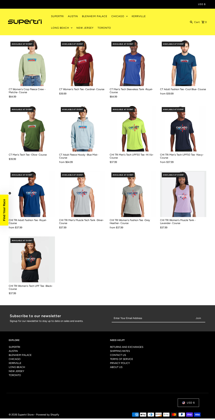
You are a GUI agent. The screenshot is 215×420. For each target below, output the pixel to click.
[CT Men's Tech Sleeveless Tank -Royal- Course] (133, 63)
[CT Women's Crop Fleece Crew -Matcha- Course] (32, 63)
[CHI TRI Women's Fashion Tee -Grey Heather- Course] (133, 194)
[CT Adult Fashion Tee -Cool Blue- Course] (183, 63)
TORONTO (15, 375)
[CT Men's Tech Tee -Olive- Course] (32, 128)
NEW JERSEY (16, 371)
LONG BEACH (17, 367)
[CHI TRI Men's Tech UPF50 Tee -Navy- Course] (183, 128)
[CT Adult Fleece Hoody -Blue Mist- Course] (82, 128)
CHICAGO (14, 359)
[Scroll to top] (208, 411)
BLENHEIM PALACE (20, 355)
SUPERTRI (14, 347)
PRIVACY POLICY (120, 363)
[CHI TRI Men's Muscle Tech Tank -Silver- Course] (82, 194)
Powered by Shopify (47, 414)
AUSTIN (13, 351)
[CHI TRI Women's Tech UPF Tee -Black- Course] (32, 259)
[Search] (191, 22)
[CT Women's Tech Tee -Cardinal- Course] (82, 63)
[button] (4, 210)
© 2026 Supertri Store (21, 414)
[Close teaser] (10, 193)
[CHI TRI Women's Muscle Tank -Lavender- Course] (183, 194)
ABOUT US (116, 367)
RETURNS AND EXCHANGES (126, 347)
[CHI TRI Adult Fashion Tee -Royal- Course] (32, 194)
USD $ (202, 4)
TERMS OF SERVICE (121, 359)
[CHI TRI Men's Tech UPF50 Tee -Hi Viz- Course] (133, 128)
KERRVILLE (15, 363)
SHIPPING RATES (120, 351)
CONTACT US (118, 355)
